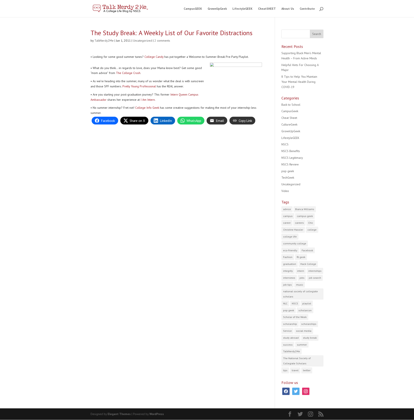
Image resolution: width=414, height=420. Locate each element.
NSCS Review (290, 164)
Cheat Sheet (289, 118)
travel (295, 370)
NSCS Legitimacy (292, 158)
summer (302, 344)
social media (303, 330)
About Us (287, 9)
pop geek (287, 171)
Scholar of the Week (295, 317)
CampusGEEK (193, 9)
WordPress (156, 414)
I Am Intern (148, 100)
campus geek (305, 216)
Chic (310, 222)
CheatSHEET (267, 9)
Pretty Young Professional (139, 86)
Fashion (287, 257)
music (299, 284)
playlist (306, 303)
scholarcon (305, 310)
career (287, 222)
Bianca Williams (304, 209)
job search (315, 277)
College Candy (153, 57)
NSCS (285, 144)
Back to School (290, 105)
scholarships (308, 324)
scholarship (290, 324)
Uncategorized (142, 40)
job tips (287, 284)
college (312, 229)
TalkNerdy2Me (104, 40)
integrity (288, 270)
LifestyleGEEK (242, 9)
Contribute (307, 9)
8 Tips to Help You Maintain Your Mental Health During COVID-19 (299, 82)
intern (300, 270)
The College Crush (128, 73)
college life (290, 236)
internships (314, 270)
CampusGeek (289, 111)
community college (294, 243)
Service (287, 330)
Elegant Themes (119, 414)
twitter (306, 370)
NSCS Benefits (290, 151)
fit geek (301, 257)
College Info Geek (147, 108)
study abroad (291, 337)
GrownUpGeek (217, 9)
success (288, 344)
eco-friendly (290, 250)
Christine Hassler (293, 229)
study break (310, 337)
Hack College (308, 264)
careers (299, 222)
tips (285, 370)
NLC (285, 303)
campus (288, 216)
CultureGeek (289, 124)
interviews (289, 277)
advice (287, 209)
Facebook (307, 250)
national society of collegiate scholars (300, 294)
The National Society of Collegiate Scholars (297, 361)
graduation (289, 264)
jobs (302, 277)
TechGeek (287, 177)
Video (285, 191)
